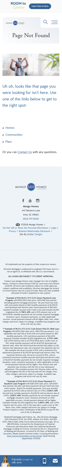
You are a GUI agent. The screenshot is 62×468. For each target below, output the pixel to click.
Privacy (12, 231)
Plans (8, 141)
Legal (53, 227)
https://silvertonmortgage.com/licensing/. (24, 436)
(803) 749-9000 (31, 218)
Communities (13, 135)
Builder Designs (34, 234)
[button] (39, 6)
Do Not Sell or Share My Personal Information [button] (25, 227)
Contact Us (25, 152)
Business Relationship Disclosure (34, 231)
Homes (10, 128)
